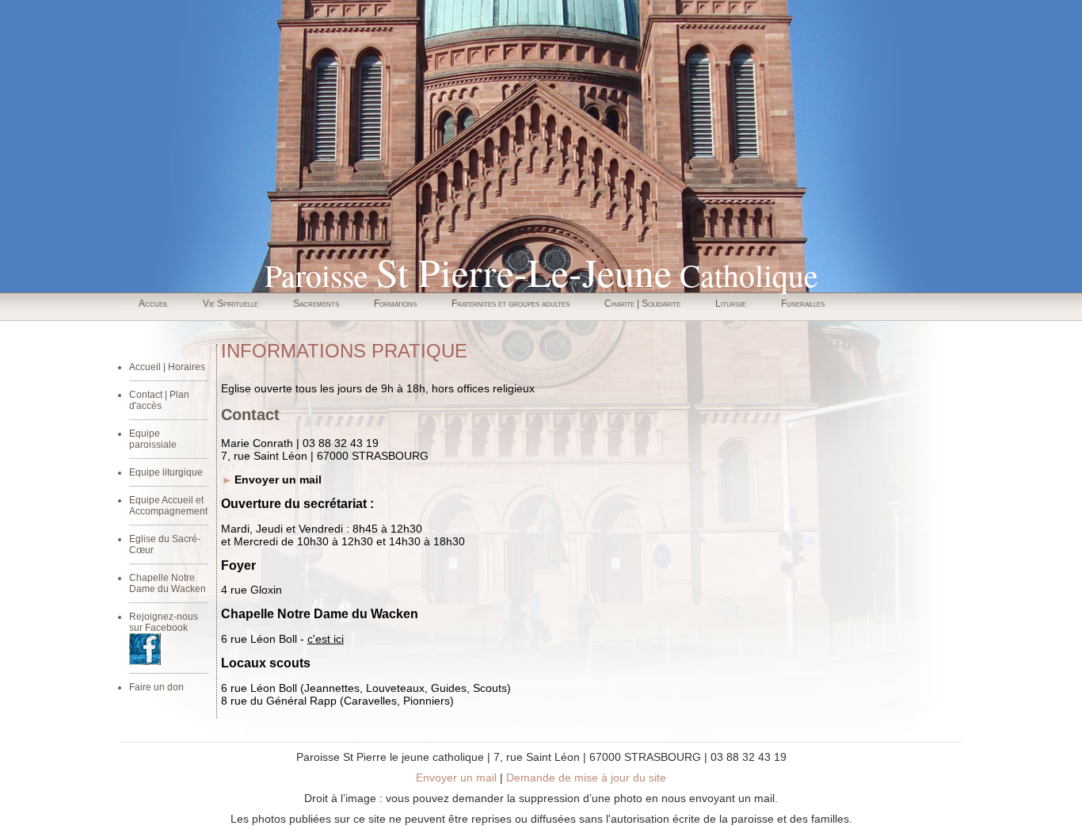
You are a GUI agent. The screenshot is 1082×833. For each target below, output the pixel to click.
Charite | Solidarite (642, 303)
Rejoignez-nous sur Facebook (163, 622)
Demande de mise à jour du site (586, 777)
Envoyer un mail (278, 479)
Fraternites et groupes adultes (510, 303)
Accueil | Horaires (167, 367)
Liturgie (730, 303)
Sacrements (316, 303)
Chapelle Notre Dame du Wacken (167, 583)
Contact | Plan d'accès (159, 400)
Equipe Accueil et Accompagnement (168, 506)
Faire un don (156, 687)
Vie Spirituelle (230, 303)
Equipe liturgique (166, 472)
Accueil (153, 303)
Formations (395, 303)
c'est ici (325, 638)
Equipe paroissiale (153, 439)
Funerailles (803, 303)
